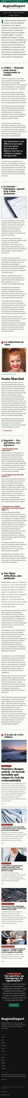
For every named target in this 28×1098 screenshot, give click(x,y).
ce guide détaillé (13, 425)
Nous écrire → (4, 1079)
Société (2, 1057)
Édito (10, 12)
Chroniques (21, 12)
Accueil (5, 12)
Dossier (15, 12)
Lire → (3, 803)
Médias (2, 1060)
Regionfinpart (14, 6)
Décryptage (3, 1068)
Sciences (3, 1065)
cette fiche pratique (15, 548)
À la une (11, 15)
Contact (16, 15)
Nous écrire (14, 1005)
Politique (3, 1063)
